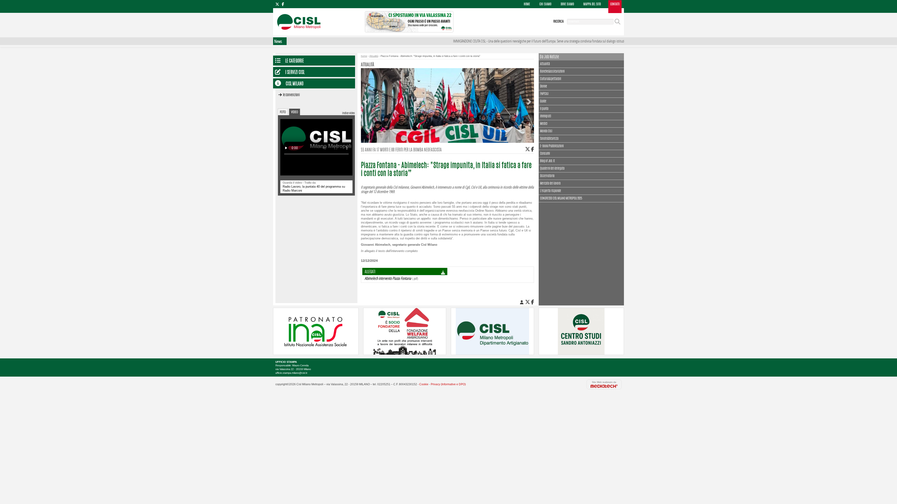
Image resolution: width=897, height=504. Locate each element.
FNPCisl (544, 94)
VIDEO (294, 111)
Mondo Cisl (546, 131)
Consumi (545, 153)
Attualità (545, 64)
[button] (366, 98)
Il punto (544, 109)
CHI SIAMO (545, 4)
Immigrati (545, 116)
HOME (527, 4)
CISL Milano (294, 84)
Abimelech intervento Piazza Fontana (388, 278)
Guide (543, 101)
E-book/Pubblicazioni (552, 146)
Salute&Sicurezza (549, 138)
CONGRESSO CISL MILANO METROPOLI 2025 (561, 198)
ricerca (558, 21)
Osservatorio (547, 176)
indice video (348, 113)
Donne (543, 86)
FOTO (283, 111)
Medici (543, 124)
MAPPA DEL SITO (592, 4)
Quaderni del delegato (552, 168)
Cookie (423, 384)
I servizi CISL (295, 72)
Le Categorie (294, 61)
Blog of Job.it (547, 161)
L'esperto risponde (550, 191)
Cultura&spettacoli (550, 79)
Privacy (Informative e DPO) (448, 384)
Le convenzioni (291, 95)
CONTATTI (615, 4)
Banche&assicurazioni (552, 71)
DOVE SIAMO (567, 4)
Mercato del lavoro (550, 183)
